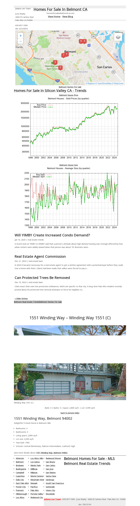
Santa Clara (51, 476)
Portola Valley (36, 494)
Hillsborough (21, 494)
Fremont (20, 490)
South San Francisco (55, 483)
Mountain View (37, 479)
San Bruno (50, 462)
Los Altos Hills (36, 458)
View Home (54, 16)
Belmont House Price (68, 95)
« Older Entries (21, 298)
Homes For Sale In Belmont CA (60, 9)
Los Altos (20, 497)
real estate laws (36, 261)
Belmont (20, 462)
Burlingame (21, 469)
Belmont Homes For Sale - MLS (89, 458)
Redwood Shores (53, 458)
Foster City (21, 486)
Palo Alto (34, 490)
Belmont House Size (68, 165)
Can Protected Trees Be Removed (42, 277)
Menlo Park (35, 465)
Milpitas (33, 472)
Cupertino (20, 476)
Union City (50, 490)
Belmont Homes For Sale (70, 87)
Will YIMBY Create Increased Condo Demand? (52, 235)
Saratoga (50, 479)
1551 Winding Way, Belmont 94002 (51, 452)
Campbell (20, 472)
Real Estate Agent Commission (40, 256)
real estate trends (36, 239)
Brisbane (20, 465)
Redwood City (36, 497)
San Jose (49, 469)
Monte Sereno (36, 476)
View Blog (67, 16)
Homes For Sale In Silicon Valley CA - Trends (50, 90)
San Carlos (50, 465)
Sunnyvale (50, 486)
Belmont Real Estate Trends (26, 302)
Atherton (20, 458)
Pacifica (33, 486)
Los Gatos (35, 462)
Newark (33, 483)
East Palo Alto (22, 483)
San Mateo (51, 472)
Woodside (50, 494)
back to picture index (70, 413)
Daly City (20, 479)
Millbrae (33, 469)
